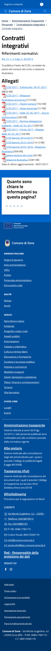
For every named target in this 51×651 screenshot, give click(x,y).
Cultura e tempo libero (16, 352)
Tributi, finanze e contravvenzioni (21, 382)
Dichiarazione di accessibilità (17, 597)
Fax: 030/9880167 (17, 524)
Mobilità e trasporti (14, 372)
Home (5, 21)
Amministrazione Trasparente (28, 21)
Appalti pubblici (12, 336)
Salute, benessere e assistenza (20, 377)
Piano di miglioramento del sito (18, 623)
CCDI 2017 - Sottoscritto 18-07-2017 (26, 87)
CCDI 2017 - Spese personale (21, 108)
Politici (7, 275)
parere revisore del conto (19, 155)
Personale (7, 25)
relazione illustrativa (17, 160)
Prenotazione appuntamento (17, 617)
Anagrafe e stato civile (16, 331)
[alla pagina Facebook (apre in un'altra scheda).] (5, 569)
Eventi (7, 413)
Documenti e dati (13, 285)
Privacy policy (10, 591)
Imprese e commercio (15, 367)
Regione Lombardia (13, 4)
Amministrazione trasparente (24, 425)
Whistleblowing (15, 493)
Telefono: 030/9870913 (20, 519)
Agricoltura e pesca (14, 321)
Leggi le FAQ (9, 604)
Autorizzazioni (11, 341)
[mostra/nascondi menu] (5, 11)
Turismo (8, 387)
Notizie (7, 301)
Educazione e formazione (17, 357)
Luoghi (7, 408)
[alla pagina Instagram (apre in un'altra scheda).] (11, 569)
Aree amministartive (15, 265)
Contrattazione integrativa (30, 25)
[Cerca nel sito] (45, 11)
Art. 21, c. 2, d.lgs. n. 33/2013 (17, 59)
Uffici (7, 270)
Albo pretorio (13, 448)
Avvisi (7, 306)
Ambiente (9, 326)
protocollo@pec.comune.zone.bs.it (26, 545)
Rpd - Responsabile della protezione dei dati (21, 554)
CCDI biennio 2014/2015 (19, 138)
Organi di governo (13, 260)
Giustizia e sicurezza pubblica (19, 362)
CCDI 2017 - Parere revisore (21, 104)
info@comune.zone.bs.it (20, 540)
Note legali (9, 584)
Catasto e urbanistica (15, 346)
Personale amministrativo (18, 280)
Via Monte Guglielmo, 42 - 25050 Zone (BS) (27, 513)
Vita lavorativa (11, 392)
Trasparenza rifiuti (16, 471)
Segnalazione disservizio (15, 610)
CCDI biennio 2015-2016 (19, 142)
